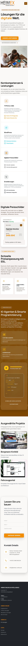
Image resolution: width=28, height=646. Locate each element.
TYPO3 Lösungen (5, 610)
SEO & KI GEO (4, 614)
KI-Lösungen (4, 622)
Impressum (3, 632)
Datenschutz (4, 634)
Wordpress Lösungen (6, 612)
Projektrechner (4, 608)
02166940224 (4, 596)
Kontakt (2, 630)
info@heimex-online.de (6, 600)
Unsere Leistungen (9, 38)
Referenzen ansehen (9, 42)
